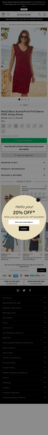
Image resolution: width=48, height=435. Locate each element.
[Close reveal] (38, 200)
